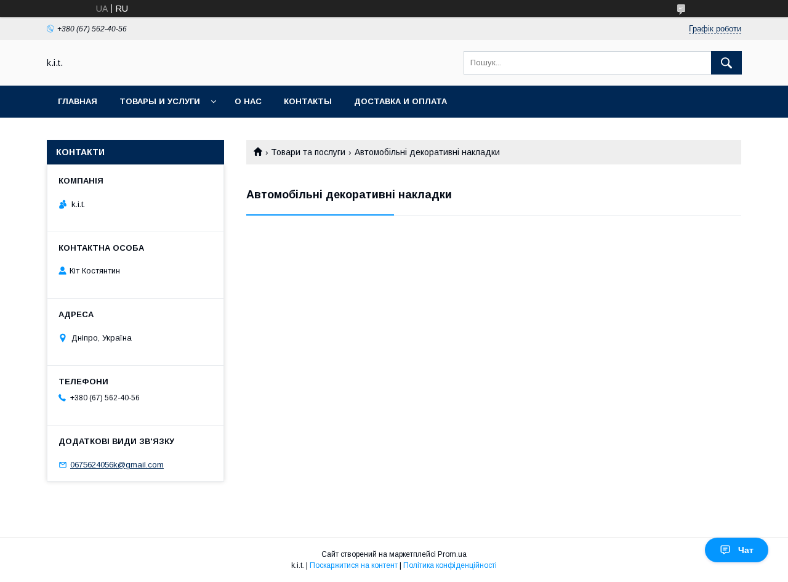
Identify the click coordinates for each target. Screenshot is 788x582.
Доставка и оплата (400, 101)
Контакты (308, 101)
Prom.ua (452, 554)
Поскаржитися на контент (354, 565)
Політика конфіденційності (450, 565)
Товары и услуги (159, 101)
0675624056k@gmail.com (117, 464)
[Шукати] (726, 63)
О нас (248, 101)
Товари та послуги (308, 152)
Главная (77, 101)
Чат (746, 550)
